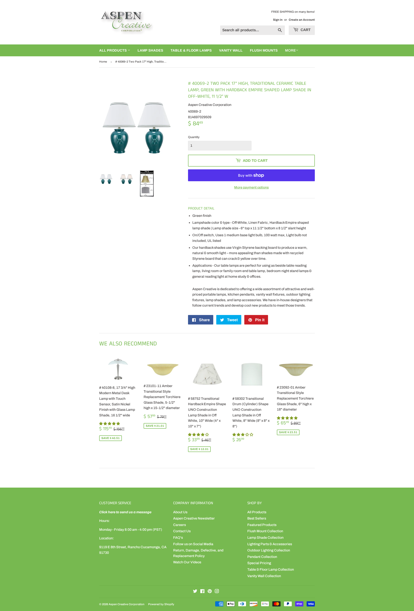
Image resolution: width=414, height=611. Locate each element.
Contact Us (182, 531)
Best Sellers (256, 518)
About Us (180, 512)
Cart (305, 30)
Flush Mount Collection (265, 531)
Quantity (193, 137)
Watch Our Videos (187, 562)
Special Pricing (259, 563)
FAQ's (178, 537)
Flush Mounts (264, 50)
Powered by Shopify (161, 604)
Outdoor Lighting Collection (268, 550)
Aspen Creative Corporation (126, 604)
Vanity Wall (231, 50)
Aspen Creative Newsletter (194, 518)
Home (103, 61)
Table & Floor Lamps (191, 50)
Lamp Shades (150, 50)
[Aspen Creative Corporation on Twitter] (195, 592)
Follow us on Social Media (193, 544)
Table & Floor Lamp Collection (270, 569)
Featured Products (261, 525)
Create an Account (302, 19)
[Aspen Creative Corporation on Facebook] (202, 592)
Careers (179, 525)
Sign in (277, 19)
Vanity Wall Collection (264, 576)
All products (113, 50)
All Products (256, 512)
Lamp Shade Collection (265, 537)
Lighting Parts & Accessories (269, 544)
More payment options (251, 187)
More (290, 50)
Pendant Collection (262, 557)
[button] (110, 423)
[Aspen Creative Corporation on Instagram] (217, 592)
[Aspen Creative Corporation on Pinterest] (209, 592)
